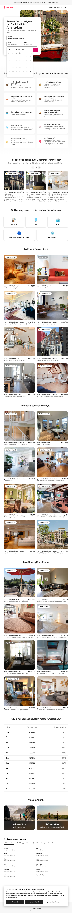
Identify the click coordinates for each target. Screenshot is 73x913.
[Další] (39, 167)
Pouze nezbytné (34, 902)
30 (30, 71)
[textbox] (14, 45)
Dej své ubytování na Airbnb (58, 7)
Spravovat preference (53, 902)
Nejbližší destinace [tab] (9, 843)
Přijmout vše (15, 902)
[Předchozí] (32, 167)
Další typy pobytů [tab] (22, 843)
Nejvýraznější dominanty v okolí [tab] (40, 843)
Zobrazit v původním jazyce (49, 2)
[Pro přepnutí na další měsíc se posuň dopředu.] (30, 49)
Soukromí (32, 910)
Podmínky (39, 910)
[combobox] (22, 38)
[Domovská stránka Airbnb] (8, 7)
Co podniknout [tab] (56, 843)
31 (9, 75)
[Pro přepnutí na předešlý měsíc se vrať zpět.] (9, 49)
